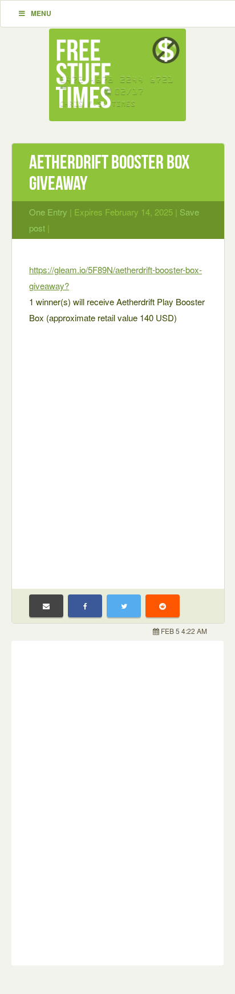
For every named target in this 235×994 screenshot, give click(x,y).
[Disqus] (117, 801)
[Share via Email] (46, 605)
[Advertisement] (117, 449)
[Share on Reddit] (162, 605)
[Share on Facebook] (85, 605)
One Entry (48, 212)
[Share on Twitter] (124, 605)
